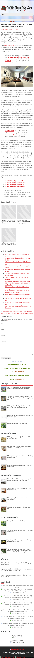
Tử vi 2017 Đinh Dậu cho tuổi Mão (15, 186)
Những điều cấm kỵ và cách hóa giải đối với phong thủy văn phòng (19, 406)
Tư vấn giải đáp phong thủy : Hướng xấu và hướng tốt (19, 540)
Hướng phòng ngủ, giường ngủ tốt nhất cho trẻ (17, 281)
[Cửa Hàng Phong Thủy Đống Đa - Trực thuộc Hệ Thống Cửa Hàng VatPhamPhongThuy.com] (17, 625)
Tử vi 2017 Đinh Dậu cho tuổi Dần (14, 184)
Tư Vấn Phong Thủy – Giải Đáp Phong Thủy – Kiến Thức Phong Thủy (20, 653)
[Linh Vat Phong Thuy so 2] (17, 642)
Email (3, 329)
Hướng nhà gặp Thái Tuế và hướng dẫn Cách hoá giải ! (20, 416)
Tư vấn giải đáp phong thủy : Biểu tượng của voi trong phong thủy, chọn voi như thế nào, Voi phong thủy (19, 550)
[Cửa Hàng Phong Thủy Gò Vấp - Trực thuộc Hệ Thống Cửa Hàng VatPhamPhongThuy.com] (17, 618)
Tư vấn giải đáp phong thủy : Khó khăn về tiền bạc (20, 531)
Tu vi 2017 (12, 135)
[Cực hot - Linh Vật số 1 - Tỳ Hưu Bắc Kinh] (17, 637)
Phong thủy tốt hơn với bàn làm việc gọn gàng (19, 498)
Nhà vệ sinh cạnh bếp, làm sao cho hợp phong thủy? (20, 456)
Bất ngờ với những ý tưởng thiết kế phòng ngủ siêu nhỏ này (16, 563)
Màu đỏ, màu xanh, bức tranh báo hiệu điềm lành (19, 465)
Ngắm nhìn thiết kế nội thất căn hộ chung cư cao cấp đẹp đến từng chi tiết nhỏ (17, 569)
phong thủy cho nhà (18, 311)
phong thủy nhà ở (9, 45)
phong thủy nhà (9, 313)
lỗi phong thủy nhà (7, 311)
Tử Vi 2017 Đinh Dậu (13, 57)
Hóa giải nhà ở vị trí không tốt (17, 423)
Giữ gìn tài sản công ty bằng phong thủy (19, 507)
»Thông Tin (5, 631)
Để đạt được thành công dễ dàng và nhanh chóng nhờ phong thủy (19, 479)
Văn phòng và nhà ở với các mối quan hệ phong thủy (19, 489)
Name (3, 323)
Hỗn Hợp (5, 29)
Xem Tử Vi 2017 (24, 57)
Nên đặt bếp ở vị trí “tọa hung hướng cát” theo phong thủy (19, 447)
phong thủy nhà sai (28, 313)
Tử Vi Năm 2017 (9, 131)
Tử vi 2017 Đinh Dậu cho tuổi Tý (14, 181)
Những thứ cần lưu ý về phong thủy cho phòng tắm (19, 437)
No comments (14, 29)
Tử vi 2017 (8, 61)
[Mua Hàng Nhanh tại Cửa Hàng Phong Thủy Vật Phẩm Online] (17, 587)
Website (3, 335)
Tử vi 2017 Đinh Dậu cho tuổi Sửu (15, 182)
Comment (3, 341)
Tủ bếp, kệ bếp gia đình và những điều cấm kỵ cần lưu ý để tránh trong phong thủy (20, 398)
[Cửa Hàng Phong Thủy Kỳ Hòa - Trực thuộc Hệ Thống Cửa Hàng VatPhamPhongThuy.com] (17, 611)
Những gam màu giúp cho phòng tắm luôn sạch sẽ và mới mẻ (16, 575)
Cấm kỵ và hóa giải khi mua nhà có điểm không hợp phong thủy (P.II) (18, 387)
